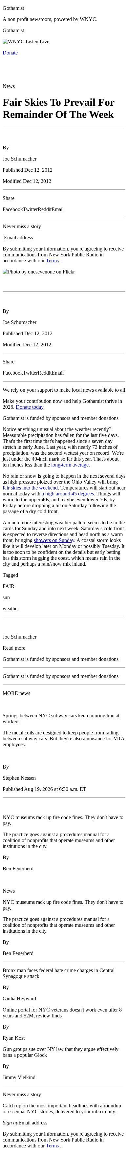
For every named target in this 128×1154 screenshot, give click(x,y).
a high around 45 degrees (68, 493)
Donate (10, 52)
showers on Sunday (54, 540)
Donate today (30, 407)
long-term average (70, 465)
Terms (52, 260)
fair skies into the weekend (30, 487)
